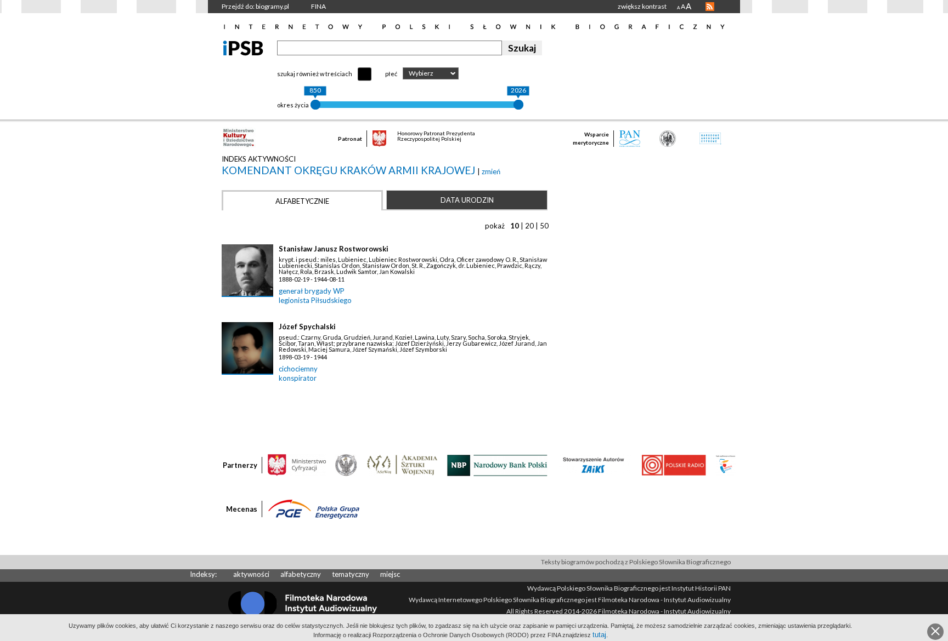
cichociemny (298, 368)
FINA (318, 6)
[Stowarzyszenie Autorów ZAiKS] (594, 464)
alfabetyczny (300, 574)
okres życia (293, 104)
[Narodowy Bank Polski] (497, 464)
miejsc (390, 574)
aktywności (251, 574)
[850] (315, 105)
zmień (491, 171)
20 (529, 225)
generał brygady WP (312, 291)
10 (514, 225)
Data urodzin (467, 200)
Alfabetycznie (302, 201)
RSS (710, 6)
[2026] (518, 105)
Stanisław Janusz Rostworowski (333, 248)
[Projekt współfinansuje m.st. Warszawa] (725, 464)
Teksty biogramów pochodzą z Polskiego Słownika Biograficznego (636, 562)
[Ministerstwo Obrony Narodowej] (346, 464)
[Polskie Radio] (673, 464)
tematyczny (350, 574)
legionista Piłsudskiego (315, 300)
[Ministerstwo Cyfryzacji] (297, 464)
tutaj (599, 635)
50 (544, 225)
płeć (391, 73)
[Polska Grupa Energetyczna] (314, 508)
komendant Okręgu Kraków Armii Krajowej (349, 170)
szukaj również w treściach (314, 73)
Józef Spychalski (307, 326)
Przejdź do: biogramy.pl (255, 6)
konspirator (298, 378)
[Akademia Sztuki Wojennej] (402, 464)
